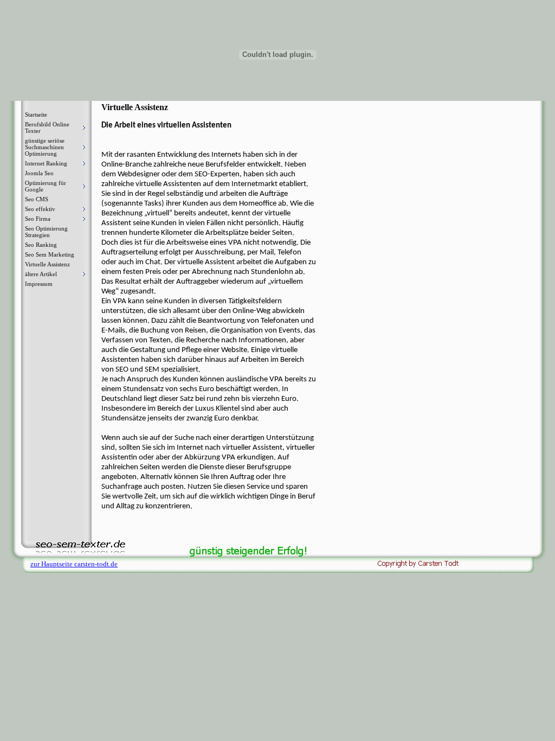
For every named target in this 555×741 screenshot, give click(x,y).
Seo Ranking (41, 244)
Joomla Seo (39, 173)
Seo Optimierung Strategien (46, 231)
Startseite (36, 114)
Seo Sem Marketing (49, 254)
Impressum (39, 283)
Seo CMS (36, 199)
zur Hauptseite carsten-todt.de (74, 564)
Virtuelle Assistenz (47, 264)
